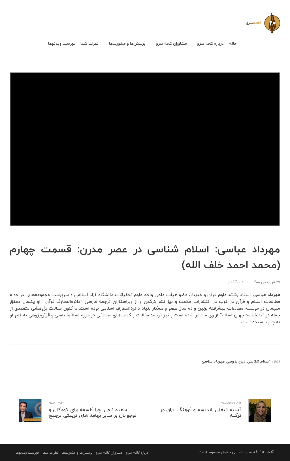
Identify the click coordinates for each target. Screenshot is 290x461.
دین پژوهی (235, 361)
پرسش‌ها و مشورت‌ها (77, 453)
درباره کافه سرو (137, 453)
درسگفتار (236, 282)
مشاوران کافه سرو (109, 453)
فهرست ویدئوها (27, 453)
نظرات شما (50, 453)
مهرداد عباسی (213, 361)
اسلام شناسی (258, 361)
